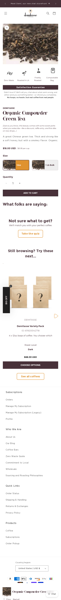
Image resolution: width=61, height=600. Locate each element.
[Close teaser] (10, 286)
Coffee (9, 531)
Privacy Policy (13, 513)
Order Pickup (12, 543)
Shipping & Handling (16, 500)
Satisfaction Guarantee (30, 87)
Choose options (30, 365)
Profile (9, 419)
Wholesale (11, 469)
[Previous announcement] (5, 4)
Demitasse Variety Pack (30, 326)
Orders (9, 400)
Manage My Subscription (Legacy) (23, 412)
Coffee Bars (12, 450)
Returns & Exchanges (17, 506)
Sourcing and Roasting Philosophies (24, 475)
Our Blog (10, 443)
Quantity (8, 177)
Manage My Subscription (18, 406)
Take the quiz (31, 233)
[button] (6, 13)
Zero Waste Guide (15, 456)
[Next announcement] (56, 4)
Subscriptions (13, 537)
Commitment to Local (17, 463)
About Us (10, 437)
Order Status (12, 493)
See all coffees (30, 376)
